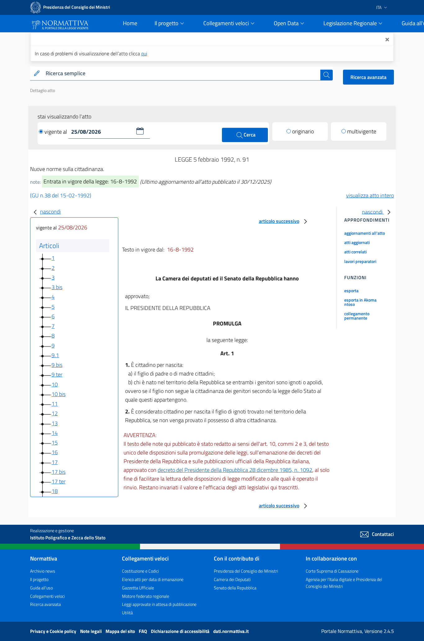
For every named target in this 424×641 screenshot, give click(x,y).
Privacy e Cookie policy (53, 631)
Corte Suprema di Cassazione (332, 571)
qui (144, 53)
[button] (140, 131)
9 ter (57, 374)
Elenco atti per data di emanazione (152, 579)
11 (55, 403)
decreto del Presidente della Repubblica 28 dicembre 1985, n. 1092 (235, 470)
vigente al (56, 131)
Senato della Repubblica (235, 587)
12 (55, 413)
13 (55, 423)
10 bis (58, 394)
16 (55, 452)
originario (303, 131)
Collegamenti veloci (47, 596)
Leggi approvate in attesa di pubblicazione (159, 604)
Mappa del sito (121, 631)
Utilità (127, 612)
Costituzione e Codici (140, 571)
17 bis (58, 472)
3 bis (57, 287)
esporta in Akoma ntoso (360, 302)
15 (55, 442)
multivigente (361, 131)
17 (55, 462)
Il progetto (39, 579)
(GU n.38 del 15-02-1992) (60, 195)
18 (55, 491)
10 (55, 384)
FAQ (143, 631)
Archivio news (42, 571)
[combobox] (181, 74)
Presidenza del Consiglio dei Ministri (246, 571)
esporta (351, 290)
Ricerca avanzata (368, 77)
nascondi (50, 211)
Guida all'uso (41, 587)
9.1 (55, 355)
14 (55, 433)
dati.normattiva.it (231, 631)
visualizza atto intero (370, 195)
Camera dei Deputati (232, 579)
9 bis (57, 365)
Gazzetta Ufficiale (138, 587)
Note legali (91, 631)
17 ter (58, 481)
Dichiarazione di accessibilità (180, 631)
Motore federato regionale (145, 596)
